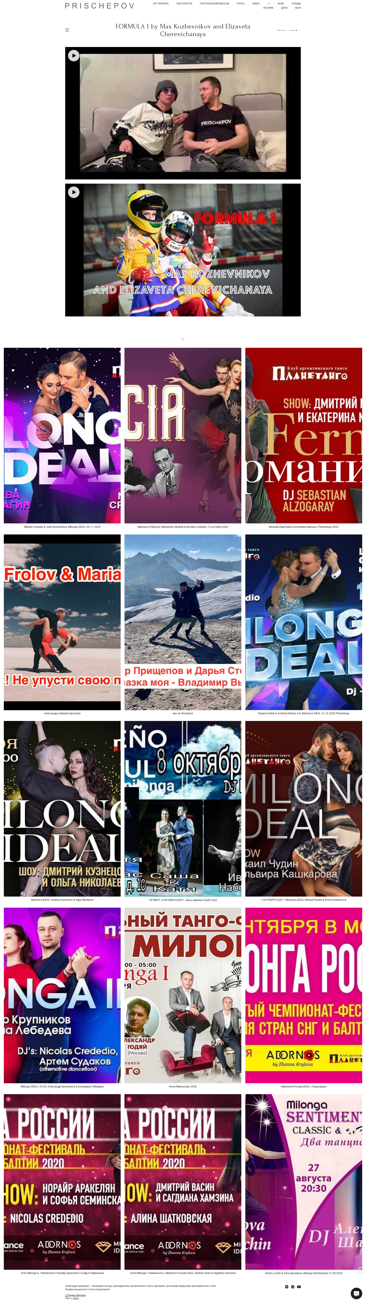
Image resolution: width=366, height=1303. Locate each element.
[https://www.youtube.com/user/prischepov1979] (299, 1287)
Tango (256, 3)
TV (268, 3)
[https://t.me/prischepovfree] (292, 1287)
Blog (298, 7)
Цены (284, 7)
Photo (240, 3)
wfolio (76, 1298)
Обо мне (268, 7)
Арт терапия (161, 3)
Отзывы (296, 3)
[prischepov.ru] (99, 6)
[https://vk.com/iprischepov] (286, 1287)
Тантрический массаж (214, 3)
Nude (281, 3)
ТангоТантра (184, 3)
